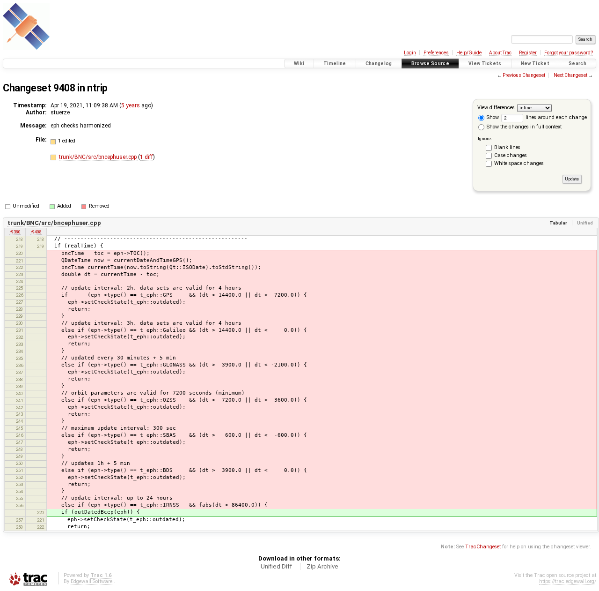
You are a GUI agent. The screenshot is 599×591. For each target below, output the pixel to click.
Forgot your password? (568, 52)
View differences (496, 108)
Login (410, 52)
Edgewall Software (91, 581)
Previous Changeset (524, 75)
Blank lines (507, 147)
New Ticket (535, 63)
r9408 (36, 231)
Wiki (299, 63)
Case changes (510, 155)
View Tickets (485, 63)
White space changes (519, 163)
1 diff (146, 157)
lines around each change (555, 117)
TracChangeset (483, 547)
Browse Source (430, 63)
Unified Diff (276, 566)
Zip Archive (322, 566)
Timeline (334, 63)
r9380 (15, 231)
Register (528, 52)
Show (492, 117)
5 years (130, 105)
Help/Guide (469, 52)
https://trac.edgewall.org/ (567, 581)
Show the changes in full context (523, 127)
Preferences (436, 52)
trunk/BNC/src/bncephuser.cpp (98, 157)
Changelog (378, 63)
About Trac (500, 52)
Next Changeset (570, 75)
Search (577, 63)
